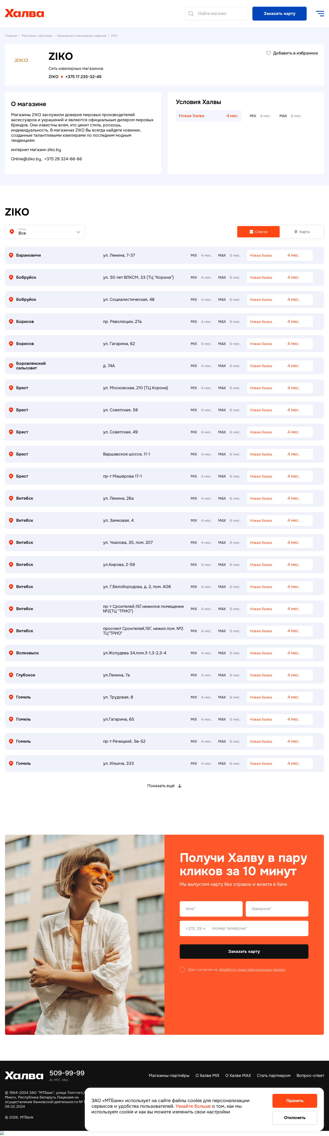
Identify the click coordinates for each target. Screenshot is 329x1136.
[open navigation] (320, 14)
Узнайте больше (193, 1106)
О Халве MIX (207, 1075)
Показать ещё (161, 785)
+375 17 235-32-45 (83, 76)
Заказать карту (279, 13)
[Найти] (191, 13)
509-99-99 (67, 1073)
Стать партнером (273, 1075)
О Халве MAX (238, 1075)
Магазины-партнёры (169, 1075)
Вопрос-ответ (310, 1075)
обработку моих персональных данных (251, 969)
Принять (295, 1100)
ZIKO (53, 76)
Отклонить (295, 1117)
